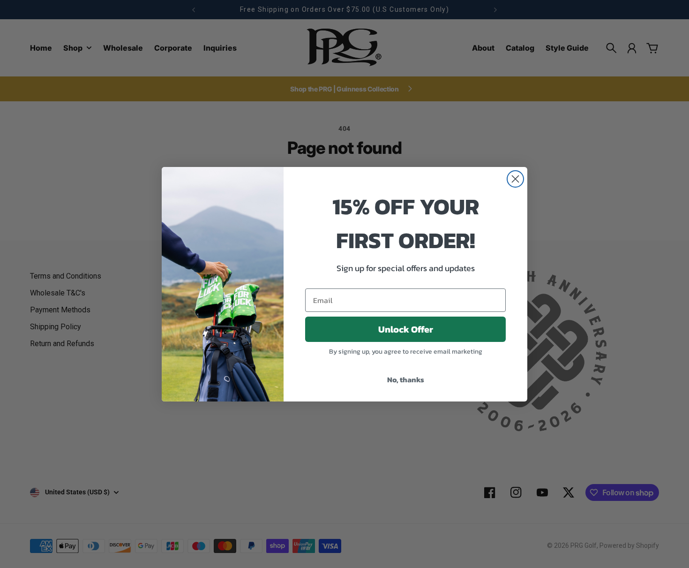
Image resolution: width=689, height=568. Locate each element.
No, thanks (405, 379)
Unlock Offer (405, 329)
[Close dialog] (515, 179)
